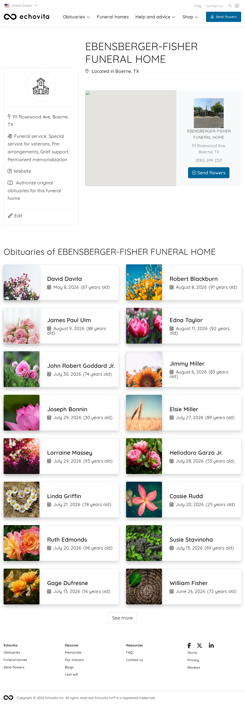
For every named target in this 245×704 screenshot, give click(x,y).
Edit (18, 216)
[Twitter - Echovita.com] (199, 646)
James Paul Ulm (69, 320)
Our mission (74, 660)
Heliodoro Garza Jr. (196, 452)
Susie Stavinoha (191, 539)
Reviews (193, 667)
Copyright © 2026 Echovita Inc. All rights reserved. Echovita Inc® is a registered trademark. (86, 698)
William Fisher (189, 583)
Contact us (214, 6)
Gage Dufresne (67, 583)
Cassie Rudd (186, 496)
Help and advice (152, 17)
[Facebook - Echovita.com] (189, 646)
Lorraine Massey (69, 452)
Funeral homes (113, 17)
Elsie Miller (184, 409)
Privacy (193, 660)
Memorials (73, 652)
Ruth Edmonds (67, 539)
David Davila (64, 278)
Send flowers (226, 17)
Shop (188, 17)
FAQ (198, 6)
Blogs (69, 667)
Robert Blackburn (194, 278)
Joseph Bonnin (67, 409)
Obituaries (74, 17)
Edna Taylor (186, 320)
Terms (192, 653)
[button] (21, 5)
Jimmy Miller (187, 363)
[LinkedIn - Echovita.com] (211, 646)
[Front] (26, 17)
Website (22, 171)
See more (122, 618)
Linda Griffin (64, 496)
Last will (71, 674)
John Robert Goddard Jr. (81, 365)
